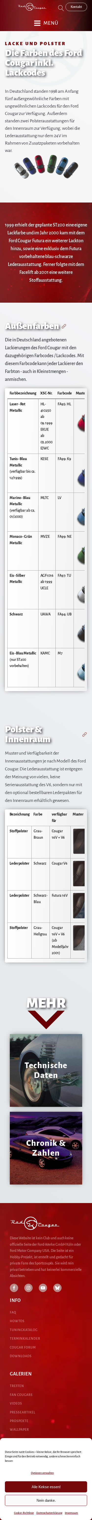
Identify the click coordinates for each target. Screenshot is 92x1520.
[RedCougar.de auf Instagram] (28, 1288)
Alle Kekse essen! (46, 1487)
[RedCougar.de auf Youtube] (43, 1288)
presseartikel (22, 1412)
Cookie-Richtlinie (24, 1512)
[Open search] (61, 8)
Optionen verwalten (42, 1472)
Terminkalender (25, 1338)
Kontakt (76, 7)
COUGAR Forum (23, 1347)
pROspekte (19, 1421)
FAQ (13, 1312)
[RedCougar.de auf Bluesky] (57, 1288)
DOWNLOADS (21, 1356)
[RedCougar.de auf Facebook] (14, 1288)
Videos (16, 1403)
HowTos (17, 1321)
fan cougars (21, 1395)
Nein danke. (46, 1500)
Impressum (71, 1512)
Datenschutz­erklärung (49, 1512)
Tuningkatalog (24, 1330)
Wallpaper (19, 1429)
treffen (17, 1386)
